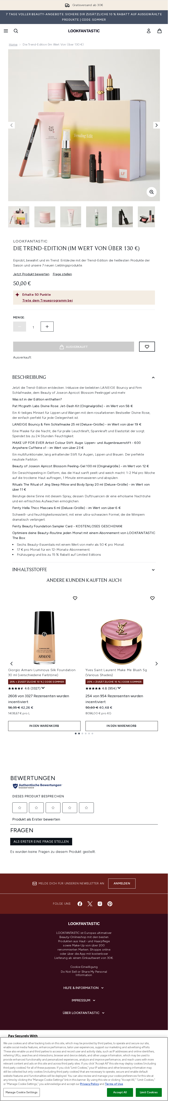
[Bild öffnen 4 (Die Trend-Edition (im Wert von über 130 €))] (96, 216)
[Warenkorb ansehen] (160, 31)
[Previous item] (11, 663)
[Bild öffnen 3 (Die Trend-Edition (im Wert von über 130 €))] (70, 216)
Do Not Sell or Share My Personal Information (84, 973)
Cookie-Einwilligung (84, 967)
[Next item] (156, 663)
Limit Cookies (149, 1092)
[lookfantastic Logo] (84, 31)
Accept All (120, 1092)
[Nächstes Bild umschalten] (156, 125)
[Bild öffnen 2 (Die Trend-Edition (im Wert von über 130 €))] (44, 216)
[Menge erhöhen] (47, 327)
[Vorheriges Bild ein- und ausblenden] (11, 125)
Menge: (19, 317)
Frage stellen (62, 274)
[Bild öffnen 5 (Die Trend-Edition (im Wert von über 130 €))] (122, 216)
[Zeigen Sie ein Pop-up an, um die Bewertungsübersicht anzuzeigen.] (43, 688)
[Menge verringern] (19, 327)
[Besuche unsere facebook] (80, 904)
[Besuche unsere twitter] (90, 904)
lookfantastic (30, 241)
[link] (149, 31)
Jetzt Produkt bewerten (31, 274)
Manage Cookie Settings (22, 1092)
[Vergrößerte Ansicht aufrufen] (152, 192)
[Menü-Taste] (5, 31)
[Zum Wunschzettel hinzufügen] (147, 347)
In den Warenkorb (44, 726)
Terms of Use (114, 1084)
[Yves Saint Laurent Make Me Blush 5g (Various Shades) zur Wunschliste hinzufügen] (152, 598)
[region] (84, 1069)
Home (13, 44)
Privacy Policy (89, 1084)
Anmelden (122, 883)
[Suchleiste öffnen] (16, 31)
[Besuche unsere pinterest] (110, 904)
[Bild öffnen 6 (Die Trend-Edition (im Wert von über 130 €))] (148, 216)
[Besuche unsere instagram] (100, 904)
